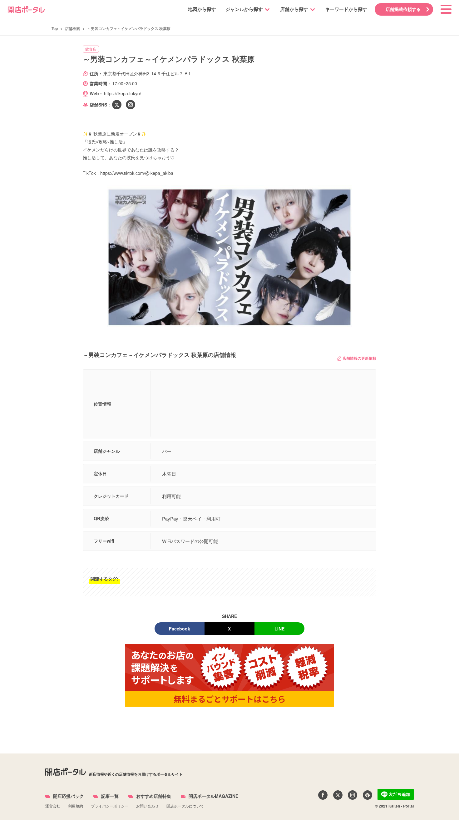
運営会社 (52, 805)
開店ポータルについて (185, 805)
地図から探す (202, 9)
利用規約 (75, 805)
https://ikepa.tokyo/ (122, 93)
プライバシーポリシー (109, 805)
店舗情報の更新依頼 (359, 358)
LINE (279, 628)
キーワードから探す (346, 9)
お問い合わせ (147, 805)
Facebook (179, 628)
